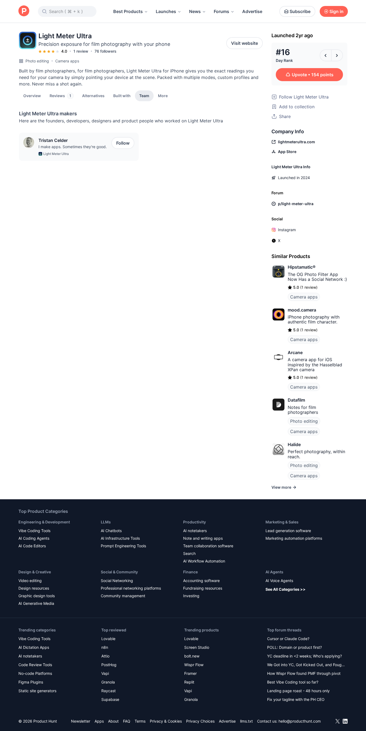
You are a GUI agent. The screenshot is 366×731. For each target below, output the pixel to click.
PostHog (108, 664)
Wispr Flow (193, 664)
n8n (104, 647)
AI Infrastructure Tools (120, 538)
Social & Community (119, 572)
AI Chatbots (111, 530)
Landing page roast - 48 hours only (298, 690)
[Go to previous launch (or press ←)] (325, 55)
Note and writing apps (203, 538)
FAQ (126, 721)
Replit (189, 682)
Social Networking (117, 580)
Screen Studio (196, 647)
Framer (190, 673)
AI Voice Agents (279, 580)
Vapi (105, 673)
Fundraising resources (202, 588)
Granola (108, 682)
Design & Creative (34, 572)
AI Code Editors (32, 546)
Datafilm (296, 400)
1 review (80, 51)
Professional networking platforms (131, 588)
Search (189, 553)
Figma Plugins (30, 682)
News (195, 11)
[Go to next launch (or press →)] (337, 55)
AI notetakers (195, 530)
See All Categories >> (285, 589)
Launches (166, 11)
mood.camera (302, 310)
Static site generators (37, 690)
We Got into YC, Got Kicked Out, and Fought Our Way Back (306, 665)
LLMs (106, 522)
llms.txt (246, 721)
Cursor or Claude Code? (288, 638)
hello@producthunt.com (299, 721)
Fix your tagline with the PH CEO (296, 699)
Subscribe (300, 11)
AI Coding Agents (33, 538)
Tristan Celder (53, 140)
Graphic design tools (36, 595)
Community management (123, 595)
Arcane (295, 352)
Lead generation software (288, 530)
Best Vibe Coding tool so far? (292, 682)
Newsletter (80, 721)
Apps (99, 721)
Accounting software (201, 580)
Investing (191, 595)
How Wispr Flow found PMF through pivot (304, 673)
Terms (140, 721)
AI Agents (274, 572)
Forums (221, 11)
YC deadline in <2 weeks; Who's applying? (304, 656)
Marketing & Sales (282, 522)
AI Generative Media (36, 603)
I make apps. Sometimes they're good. (72, 146)
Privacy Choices (200, 721)
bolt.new (191, 656)
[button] (163, 95)
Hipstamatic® (302, 267)
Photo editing (37, 61)
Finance (190, 572)
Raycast (108, 690)
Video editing (30, 580)
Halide (294, 444)
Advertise (252, 11)
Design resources (33, 588)
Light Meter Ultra (56, 154)
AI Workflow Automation (204, 561)
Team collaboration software (208, 546)
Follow (122, 143)
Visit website (244, 43)
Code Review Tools (35, 664)
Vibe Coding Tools (34, 530)
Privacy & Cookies (166, 721)
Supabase (110, 699)
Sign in (336, 11)
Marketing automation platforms (293, 538)
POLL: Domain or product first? (294, 647)
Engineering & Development (44, 522)
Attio (105, 656)
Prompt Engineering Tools (123, 546)
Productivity (194, 522)
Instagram (287, 229)
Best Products (128, 11)
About (113, 721)
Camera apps (67, 61)
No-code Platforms (35, 673)
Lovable (108, 638)
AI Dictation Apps (33, 647)
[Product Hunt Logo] (23, 11)
